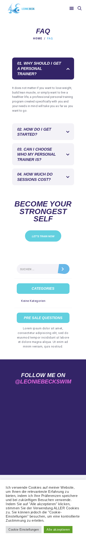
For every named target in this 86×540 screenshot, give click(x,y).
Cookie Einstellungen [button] (23, 529)
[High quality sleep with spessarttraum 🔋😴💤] (31, 452)
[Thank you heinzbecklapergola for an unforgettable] (55, 423)
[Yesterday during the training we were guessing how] (55, 409)
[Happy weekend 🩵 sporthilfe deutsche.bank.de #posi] (31, 423)
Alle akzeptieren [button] (58, 529)
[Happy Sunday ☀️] (31, 409)
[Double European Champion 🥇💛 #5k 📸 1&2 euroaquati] (55, 438)
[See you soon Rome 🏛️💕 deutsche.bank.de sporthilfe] (55, 394)
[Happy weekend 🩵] (31, 438)
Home (37, 38)
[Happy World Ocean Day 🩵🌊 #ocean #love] (55, 452)
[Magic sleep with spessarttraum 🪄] (31, 394)
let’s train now (43, 236)
